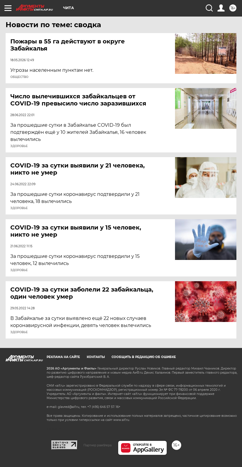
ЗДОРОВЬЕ (19, 146)
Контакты (96, 357)
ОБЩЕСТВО (19, 77)
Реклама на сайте (63, 357)
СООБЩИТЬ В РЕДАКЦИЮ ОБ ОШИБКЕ (144, 357)
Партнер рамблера (98, 445)
